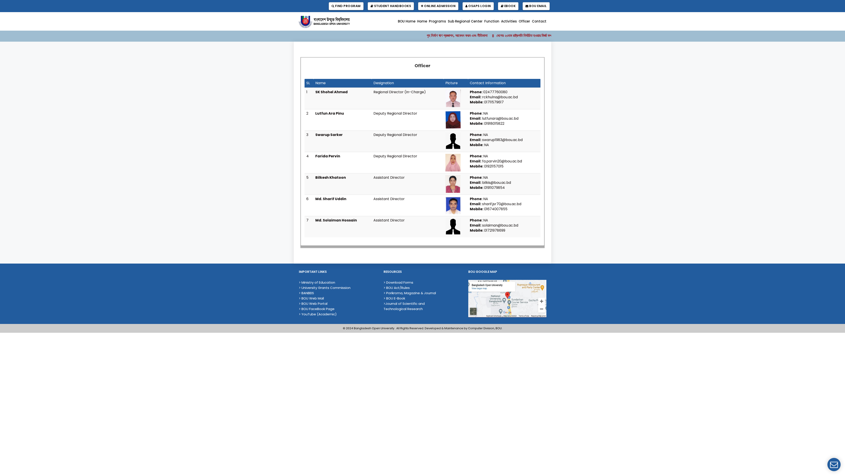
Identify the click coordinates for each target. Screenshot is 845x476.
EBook (509, 6)
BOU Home (406, 21)
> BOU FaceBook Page (316, 309)
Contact (539, 21)
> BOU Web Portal (313, 303)
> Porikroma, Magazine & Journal (410, 293)
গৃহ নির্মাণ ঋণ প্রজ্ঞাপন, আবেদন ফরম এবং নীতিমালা (442, 35)
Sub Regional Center (465, 21)
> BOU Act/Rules (397, 287)
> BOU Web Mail (311, 298)
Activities (509, 21)
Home (422, 21)
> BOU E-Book (394, 298)
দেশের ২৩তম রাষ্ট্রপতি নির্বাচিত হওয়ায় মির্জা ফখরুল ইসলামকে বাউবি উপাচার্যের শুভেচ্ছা (532, 35)
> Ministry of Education (317, 282)
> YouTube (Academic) (318, 314)
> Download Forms (398, 282)
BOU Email (538, 6)
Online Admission (439, 6)
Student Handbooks (392, 6)
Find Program (347, 6)
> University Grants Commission (325, 287)
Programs (437, 21)
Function (491, 21)
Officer (524, 21)
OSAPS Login (479, 6)
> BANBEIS (306, 293)
